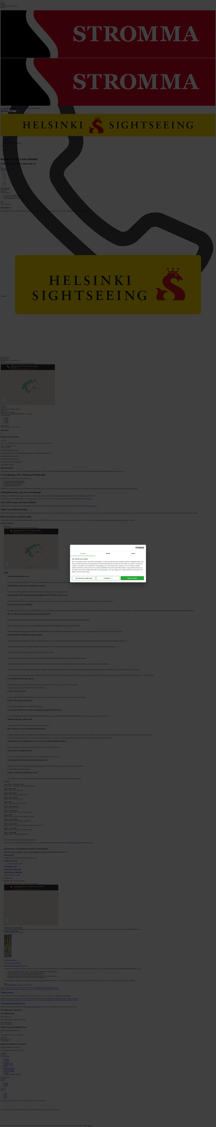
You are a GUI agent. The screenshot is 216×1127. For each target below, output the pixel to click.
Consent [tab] (82, 553)
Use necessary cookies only (84, 578)
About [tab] (133, 553)
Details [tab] (108, 553)
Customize (107, 578)
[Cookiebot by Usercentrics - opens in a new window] (136, 548)
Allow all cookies (132, 578)
